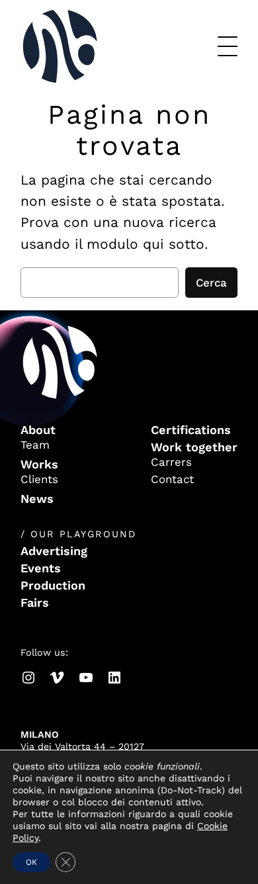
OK (31, 862)
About (38, 430)
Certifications (191, 430)
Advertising (54, 551)
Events (41, 568)
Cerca (211, 282)
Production (53, 585)
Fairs (35, 602)
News (37, 499)
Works (39, 464)
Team (35, 444)
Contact (172, 479)
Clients (39, 479)
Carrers (171, 461)
